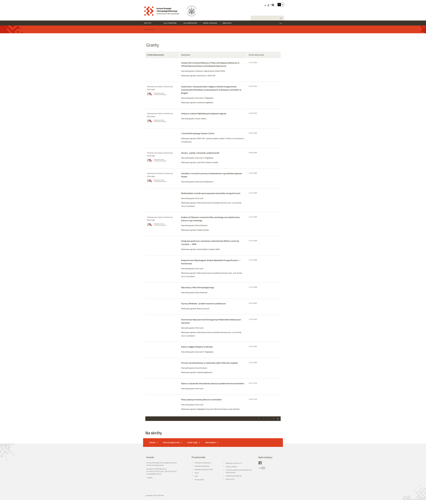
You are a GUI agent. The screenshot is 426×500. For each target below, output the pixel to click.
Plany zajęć (192, 442)
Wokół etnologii (210, 23)
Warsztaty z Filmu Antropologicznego (197, 287)
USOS (197, 473)
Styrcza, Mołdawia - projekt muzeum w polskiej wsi (203, 303)
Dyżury (152, 442)
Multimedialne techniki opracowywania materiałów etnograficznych (210, 193)
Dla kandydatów (190, 23)
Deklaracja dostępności (234, 476)
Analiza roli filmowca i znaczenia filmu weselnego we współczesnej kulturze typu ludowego (210, 219)
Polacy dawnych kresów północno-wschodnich (201, 399)
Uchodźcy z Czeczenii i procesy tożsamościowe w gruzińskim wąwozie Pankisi (211, 175)
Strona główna (149, 29)
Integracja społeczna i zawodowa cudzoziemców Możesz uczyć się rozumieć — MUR (210, 242)
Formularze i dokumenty (203, 463)
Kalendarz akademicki (202, 466)
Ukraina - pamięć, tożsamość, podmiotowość (200, 152)
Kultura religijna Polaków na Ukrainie (197, 346)
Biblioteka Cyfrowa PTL (234, 463)
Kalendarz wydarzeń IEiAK (204, 469)
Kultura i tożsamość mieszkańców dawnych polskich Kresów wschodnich (212, 383)
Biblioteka (227, 23)
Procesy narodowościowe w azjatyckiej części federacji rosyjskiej (209, 362)
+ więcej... (149, 477)
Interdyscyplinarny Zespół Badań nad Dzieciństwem (239, 471)
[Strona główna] (162, 10)
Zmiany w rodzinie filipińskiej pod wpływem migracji (203, 113)
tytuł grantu (185, 55)
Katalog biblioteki (171, 442)
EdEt (196, 476)
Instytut (147, 23)
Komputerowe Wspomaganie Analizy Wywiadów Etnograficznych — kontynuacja (211, 262)
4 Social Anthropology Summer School (197, 133)
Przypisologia (199, 479)
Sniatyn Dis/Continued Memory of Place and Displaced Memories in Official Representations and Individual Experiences (210, 64)
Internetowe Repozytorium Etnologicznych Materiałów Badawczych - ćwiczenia (211, 321)
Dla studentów (170, 23)
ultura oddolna (232, 467)
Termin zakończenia (256, 55)
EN (281, 23)
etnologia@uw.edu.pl (153, 474)
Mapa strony (230, 479)
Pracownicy (210, 442)
